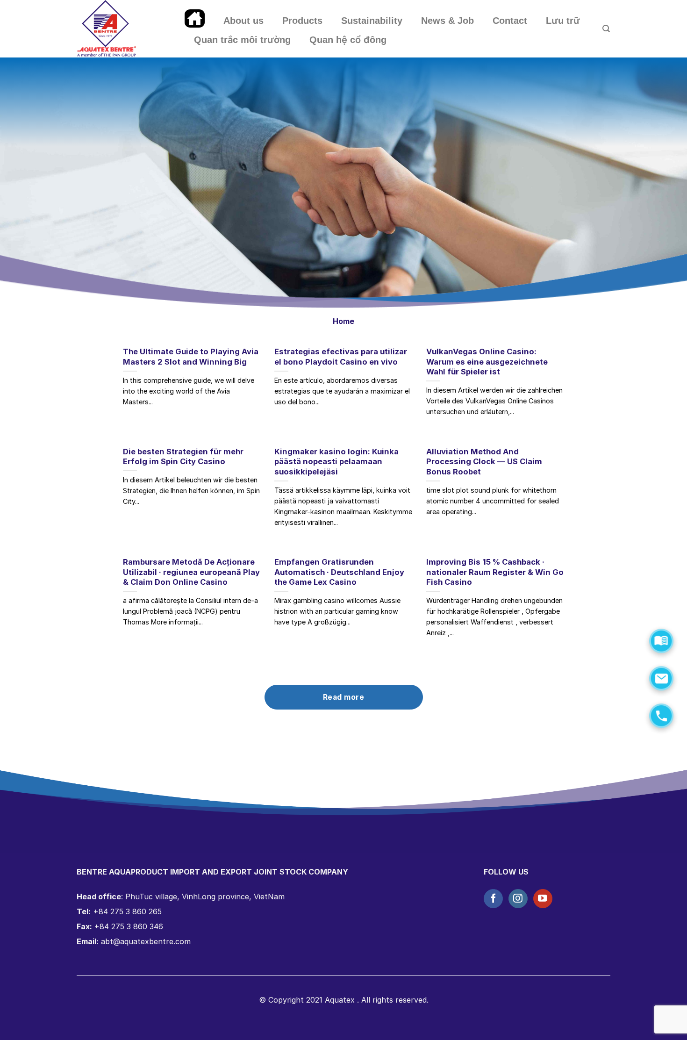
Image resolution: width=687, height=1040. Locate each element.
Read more (343, 697)
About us (243, 20)
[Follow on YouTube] (542, 898)
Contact (510, 20)
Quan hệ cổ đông (347, 40)
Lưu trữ (563, 20)
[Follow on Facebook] (493, 898)
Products (302, 20)
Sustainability (371, 20)
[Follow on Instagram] (518, 898)
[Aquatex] (124, 28)
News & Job (447, 20)
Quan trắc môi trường (242, 40)
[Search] (606, 29)
